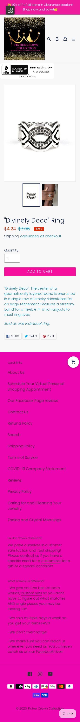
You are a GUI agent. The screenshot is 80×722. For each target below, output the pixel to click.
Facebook (45, 651)
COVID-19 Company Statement (37, 468)
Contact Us (18, 412)
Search (14, 434)
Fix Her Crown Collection (46, 708)
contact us (29, 555)
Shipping (11, 236)
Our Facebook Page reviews (33, 400)
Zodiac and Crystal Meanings (34, 520)
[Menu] (73, 39)
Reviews (15, 480)
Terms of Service (23, 457)
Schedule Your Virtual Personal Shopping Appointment (36, 386)
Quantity (11, 250)
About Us (16, 372)
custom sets (31, 593)
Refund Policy (20, 423)
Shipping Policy (21, 446)
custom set (51, 560)
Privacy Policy (19, 491)
